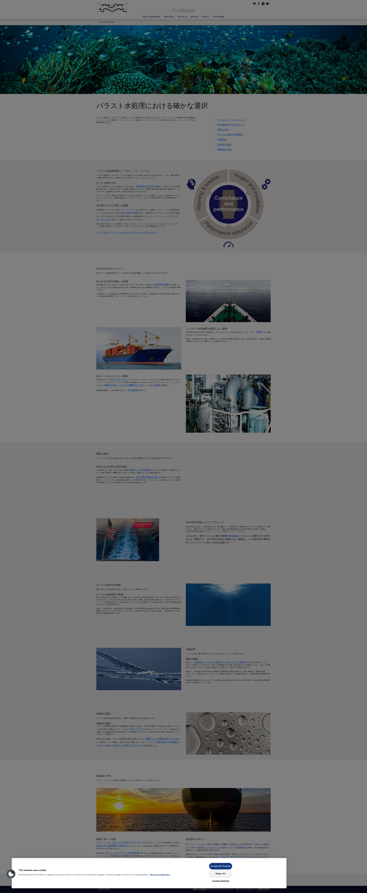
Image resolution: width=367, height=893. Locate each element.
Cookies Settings (220, 880)
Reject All (221, 873)
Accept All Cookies (221, 866)
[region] (149, 873)
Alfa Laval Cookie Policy (160, 874)
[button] (11, 874)
